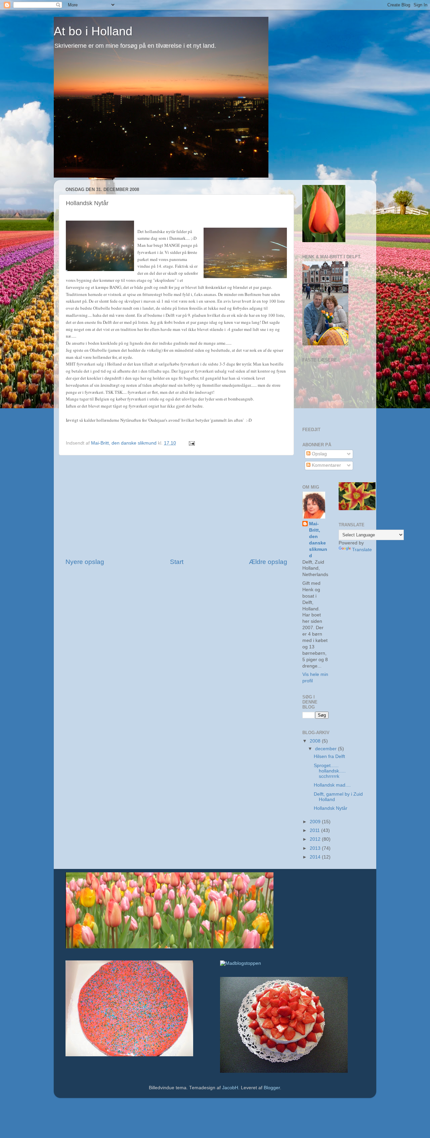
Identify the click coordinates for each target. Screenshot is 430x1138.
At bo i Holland (93, 31)
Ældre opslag (268, 561)
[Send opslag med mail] (191, 443)
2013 (316, 848)
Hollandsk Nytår (330, 808)
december (326, 748)
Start (176, 561)
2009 (316, 821)
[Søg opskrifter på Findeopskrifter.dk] (240, 963)
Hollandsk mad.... (332, 785)
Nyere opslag (85, 561)
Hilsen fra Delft (329, 756)
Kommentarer (325, 465)
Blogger (272, 1087)
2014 (316, 857)
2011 (315, 830)
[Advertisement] (176, 506)
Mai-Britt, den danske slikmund (318, 539)
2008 (316, 741)
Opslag (318, 453)
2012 (316, 839)
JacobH (230, 1087)
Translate (362, 549)
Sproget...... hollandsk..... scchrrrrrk (330, 771)
